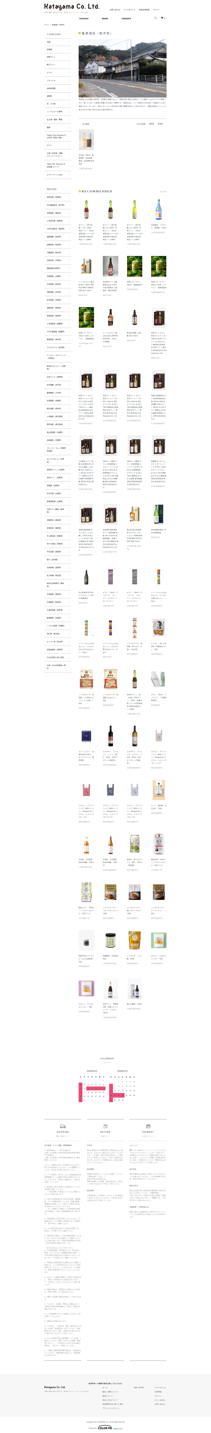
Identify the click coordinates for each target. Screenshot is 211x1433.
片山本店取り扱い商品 (55, 657)
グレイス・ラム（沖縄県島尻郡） (56, 449)
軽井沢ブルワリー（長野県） (56, 367)
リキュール (51, 80)
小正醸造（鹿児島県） (55, 416)
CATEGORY (84, 18)
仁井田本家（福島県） (55, 221)
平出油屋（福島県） (54, 552)
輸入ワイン (51, 65)
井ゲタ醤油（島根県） (55, 544)
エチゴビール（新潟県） (56, 347)
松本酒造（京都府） (54, 300)
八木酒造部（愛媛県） (55, 324)
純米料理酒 (51, 88)
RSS (135, 1387)
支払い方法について (110, 1400)
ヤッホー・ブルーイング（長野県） (56, 356)
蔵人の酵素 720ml (134, 1004)
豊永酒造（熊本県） (54, 408)
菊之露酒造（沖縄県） (55, 432)
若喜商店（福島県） (54, 528)
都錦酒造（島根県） (54, 308)
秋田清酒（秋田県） (54, 197)
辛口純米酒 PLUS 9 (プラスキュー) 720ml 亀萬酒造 (86, 595)
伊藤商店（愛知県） (54, 520)
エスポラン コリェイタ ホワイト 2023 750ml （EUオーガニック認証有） (134, 757)
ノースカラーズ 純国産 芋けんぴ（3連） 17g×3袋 (134, 646)
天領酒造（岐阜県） (54, 284)
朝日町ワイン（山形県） (56, 470)
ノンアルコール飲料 (54, 112)
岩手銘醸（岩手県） (54, 385)
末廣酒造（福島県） (54, 213)
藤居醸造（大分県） (54, 393)
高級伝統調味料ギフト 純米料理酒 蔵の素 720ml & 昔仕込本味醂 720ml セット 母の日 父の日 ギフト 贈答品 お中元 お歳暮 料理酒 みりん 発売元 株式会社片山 (158, 407)
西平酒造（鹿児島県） (55, 424)
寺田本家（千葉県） (54, 260)
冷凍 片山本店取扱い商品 (56, 666)
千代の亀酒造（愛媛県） (56, 332)
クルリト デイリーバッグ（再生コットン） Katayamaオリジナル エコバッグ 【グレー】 (135, 811)
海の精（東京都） (54, 634)
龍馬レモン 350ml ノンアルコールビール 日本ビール (87, 910)
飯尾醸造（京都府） (54, 618)
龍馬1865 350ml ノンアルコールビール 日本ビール (159, 862)
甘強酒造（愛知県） (54, 594)
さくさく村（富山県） (55, 642)
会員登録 (158, 1391)
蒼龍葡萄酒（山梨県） (55, 501)
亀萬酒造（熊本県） (58, 25)
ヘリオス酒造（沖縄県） (56, 626)
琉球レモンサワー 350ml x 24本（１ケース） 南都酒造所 (158, 284)
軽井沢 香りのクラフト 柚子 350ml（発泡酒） (134, 862)
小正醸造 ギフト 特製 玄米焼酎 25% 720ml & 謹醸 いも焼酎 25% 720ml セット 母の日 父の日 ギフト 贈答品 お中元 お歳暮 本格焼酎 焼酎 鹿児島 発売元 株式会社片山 (86, 473)
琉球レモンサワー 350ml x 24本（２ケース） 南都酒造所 (86, 335)
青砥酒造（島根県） (54, 316)
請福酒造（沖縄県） (54, 440)
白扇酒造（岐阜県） (54, 602)
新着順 (160, 123)
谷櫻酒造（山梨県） (54, 276)
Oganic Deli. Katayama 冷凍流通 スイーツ (56, 165)
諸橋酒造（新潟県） (54, 245)
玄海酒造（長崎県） (54, 401)
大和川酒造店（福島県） (56, 229)
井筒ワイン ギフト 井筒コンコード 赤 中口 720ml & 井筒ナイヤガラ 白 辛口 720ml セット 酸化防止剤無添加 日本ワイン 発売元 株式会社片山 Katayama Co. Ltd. (86, 407)
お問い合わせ (115, 9)
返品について (107, 1396)
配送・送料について (110, 1391)
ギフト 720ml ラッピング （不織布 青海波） (159, 697)
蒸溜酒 (49, 49)
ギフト (49, 145)
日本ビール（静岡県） (55, 377)
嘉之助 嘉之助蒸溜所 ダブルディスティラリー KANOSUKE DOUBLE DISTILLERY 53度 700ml (134, 535)
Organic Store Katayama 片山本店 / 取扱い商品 (56, 136)
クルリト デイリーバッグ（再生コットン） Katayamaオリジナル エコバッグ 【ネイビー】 (111, 811)
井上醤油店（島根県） (55, 536)
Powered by (93, 1428)
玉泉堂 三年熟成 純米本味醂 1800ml (110, 862)
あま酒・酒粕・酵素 (54, 119)
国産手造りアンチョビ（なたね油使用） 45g (86, 958)
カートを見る (160, 1400)
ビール (49, 72)
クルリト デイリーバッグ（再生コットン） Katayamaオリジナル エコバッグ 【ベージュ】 (159, 757)
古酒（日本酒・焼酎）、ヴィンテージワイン (56, 154)
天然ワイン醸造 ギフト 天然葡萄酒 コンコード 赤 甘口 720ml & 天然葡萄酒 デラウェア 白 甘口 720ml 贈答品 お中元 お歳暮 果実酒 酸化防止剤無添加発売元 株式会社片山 (134, 473)
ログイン (156, 9)
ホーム (46, 25)
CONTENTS (126, 18)
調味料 (49, 96)
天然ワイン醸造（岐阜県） (55, 510)
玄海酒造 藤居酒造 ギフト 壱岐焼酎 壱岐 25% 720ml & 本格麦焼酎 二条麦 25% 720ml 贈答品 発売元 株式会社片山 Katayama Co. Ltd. (110, 538)
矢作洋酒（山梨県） (54, 493)
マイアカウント (130, 9)
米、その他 (51, 104)
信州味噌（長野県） (54, 568)
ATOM (141, 1387)
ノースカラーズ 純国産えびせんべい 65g (110, 697)
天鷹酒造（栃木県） (54, 252)
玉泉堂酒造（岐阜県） (55, 610)
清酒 (48, 42)
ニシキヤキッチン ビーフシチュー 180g (158, 910)
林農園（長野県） (54, 485)
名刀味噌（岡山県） (54, 575)
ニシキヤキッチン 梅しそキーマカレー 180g (135, 910)
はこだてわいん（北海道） (55, 460)
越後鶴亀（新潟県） (54, 237)
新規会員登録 (144, 9)
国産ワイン (51, 57)
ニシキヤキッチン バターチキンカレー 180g (111, 910)
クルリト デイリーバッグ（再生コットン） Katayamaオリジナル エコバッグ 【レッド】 (87, 811)
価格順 (151, 123)
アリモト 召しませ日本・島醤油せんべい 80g (158, 646)
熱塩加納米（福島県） (55, 650)
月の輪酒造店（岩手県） (56, 205)
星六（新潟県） (53, 560)
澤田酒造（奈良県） (54, 292)
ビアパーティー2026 (54, 175)
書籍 (48, 127)
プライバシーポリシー (111, 1408)
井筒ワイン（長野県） (55, 478)
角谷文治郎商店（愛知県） (55, 584)
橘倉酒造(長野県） (54, 268)
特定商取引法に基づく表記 (112, 1404)
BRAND (105, 18)
